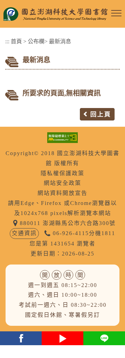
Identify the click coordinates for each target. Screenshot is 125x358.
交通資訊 (24, 233)
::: (7, 41)
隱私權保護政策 (62, 173)
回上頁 (100, 114)
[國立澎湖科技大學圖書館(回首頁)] (55, 14)
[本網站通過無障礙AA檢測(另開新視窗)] (62, 137)
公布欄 (36, 41)
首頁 (16, 41)
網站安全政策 (62, 183)
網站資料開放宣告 (63, 193)
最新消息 (60, 41)
